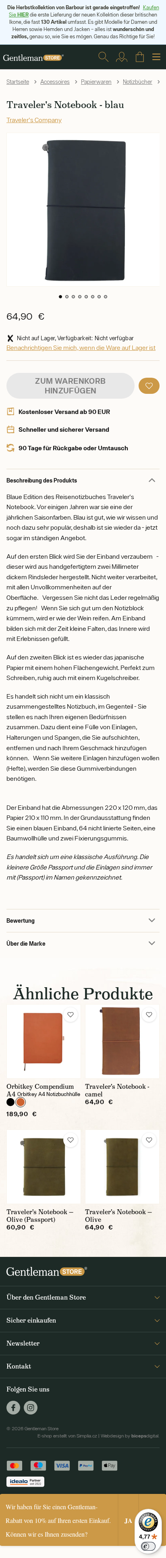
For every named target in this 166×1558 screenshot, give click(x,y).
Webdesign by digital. (130, 1436)
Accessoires (55, 82)
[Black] (10, 1102)
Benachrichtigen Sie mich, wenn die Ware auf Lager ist (81, 347)
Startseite (17, 82)
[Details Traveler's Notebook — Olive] (122, 1166)
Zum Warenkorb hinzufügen (70, 385)
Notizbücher (137, 82)
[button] (60, 296)
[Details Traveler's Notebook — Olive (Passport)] (43, 1166)
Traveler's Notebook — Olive (118, 1216)
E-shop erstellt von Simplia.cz (67, 1436)
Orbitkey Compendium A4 (40, 1090)
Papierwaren (96, 82)
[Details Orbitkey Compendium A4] (43, 1041)
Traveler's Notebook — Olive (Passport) (39, 1216)
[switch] (148, 1546)
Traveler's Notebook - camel (117, 1090)
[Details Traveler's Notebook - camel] (122, 1041)
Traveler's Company (34, 119)
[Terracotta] (21, 1102)
